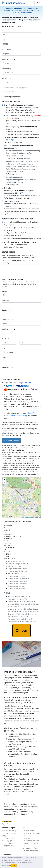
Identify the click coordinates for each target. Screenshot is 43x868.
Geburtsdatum (7, 320)
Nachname (6, 310)
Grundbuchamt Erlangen (16, 586)
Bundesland (6, 50)
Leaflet (22, 517)
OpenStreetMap (30, 517)
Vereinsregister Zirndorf (16, 561)
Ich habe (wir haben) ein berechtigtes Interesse (22, 239)
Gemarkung (6, 69)
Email (4, 358)
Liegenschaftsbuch (9, 838)
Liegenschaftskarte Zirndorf (17, 568)
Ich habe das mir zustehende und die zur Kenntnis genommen (21, 415)
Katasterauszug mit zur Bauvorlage (21, 203)
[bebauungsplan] (22, 193)
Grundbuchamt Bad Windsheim (18, 578)
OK (14, 865)
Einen (23, 107)
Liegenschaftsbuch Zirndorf (17, 571)
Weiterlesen (6, 865)
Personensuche (7, 843)
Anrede (4, 291)
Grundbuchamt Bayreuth (16, 576)
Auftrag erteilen (11, 440)
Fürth (5, 532)
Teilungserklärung (8, 846)
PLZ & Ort (5, 339)
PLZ (3, 40)
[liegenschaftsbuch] (16, 148)
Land (3, 348)
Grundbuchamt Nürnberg (16, 588)
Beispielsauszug (29, 105)
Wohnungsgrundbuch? (12, 97)
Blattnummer (7, 78)
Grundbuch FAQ (29, 831)
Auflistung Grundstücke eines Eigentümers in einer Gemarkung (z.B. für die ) (23, 166)
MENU (38, 3)
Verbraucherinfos (30, 848)
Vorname (5, 300)
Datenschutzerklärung (18, 416)
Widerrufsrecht (33, 413)
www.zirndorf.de (9, 558)
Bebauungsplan (8, 841)
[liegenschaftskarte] (13, 140)
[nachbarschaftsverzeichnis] (10, 206)
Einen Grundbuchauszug (19, 105)
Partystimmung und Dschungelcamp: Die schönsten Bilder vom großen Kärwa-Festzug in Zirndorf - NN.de (23, 604)
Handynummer (7, 367)
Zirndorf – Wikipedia (15, 573)
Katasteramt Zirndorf (15, 566)
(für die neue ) (23, 153)
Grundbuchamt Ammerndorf (17, 583)
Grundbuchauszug (9, 831)
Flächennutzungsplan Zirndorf (18, 564)
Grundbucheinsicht (30, 851)
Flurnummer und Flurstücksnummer (15, 88)
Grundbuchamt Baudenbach (17, 581)
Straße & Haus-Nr (8, 59)
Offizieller (19, 190)
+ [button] (4, 479)
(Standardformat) (21, 179)
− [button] (4, 482)
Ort (3, 30)
